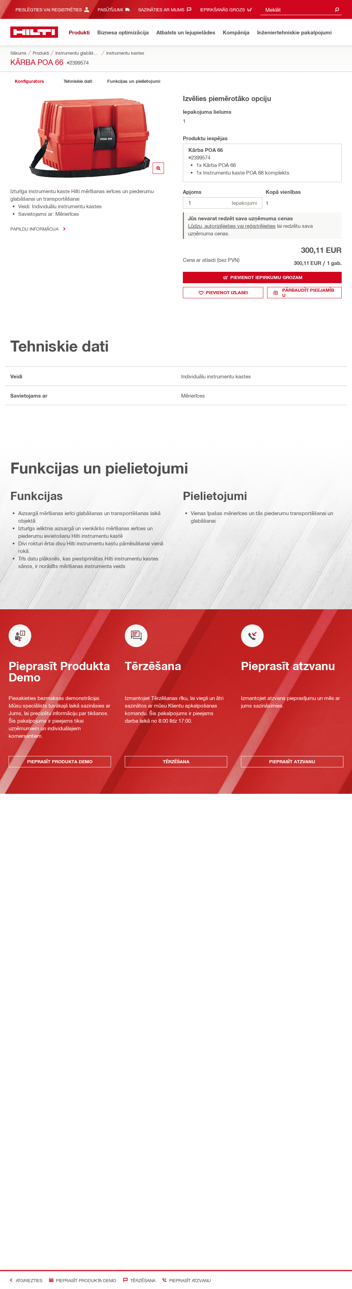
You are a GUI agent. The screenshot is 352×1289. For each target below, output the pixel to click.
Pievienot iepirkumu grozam (266, 277)
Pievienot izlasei (227, 292)
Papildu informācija (34, 228)
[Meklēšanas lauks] (337, 9)
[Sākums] (34, 32)
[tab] (29, 81)
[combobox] (301, 9)
